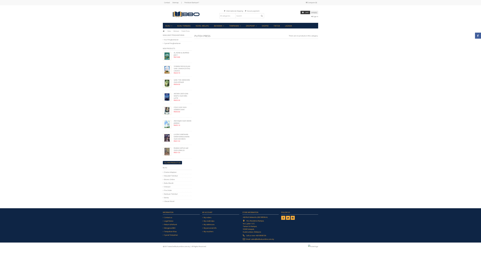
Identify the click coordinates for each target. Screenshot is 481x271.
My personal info (210, 228)
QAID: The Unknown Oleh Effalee (182, 81)
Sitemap (175, 2)
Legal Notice (168, 221)
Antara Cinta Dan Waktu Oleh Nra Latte (181, 95)
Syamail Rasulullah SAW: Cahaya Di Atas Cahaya (182, 68)
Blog (165, 167)
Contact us (168, 217)
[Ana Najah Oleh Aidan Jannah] (167, 124)
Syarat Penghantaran (172, 43)
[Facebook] (283, 218)
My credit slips (209, 221)
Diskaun (167, 187)
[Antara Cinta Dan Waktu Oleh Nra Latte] (167, 97)
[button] (169, 25)
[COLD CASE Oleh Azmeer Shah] (167, 111)
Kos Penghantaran (171, 40)
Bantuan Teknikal (170, 194)
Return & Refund (170, 224)
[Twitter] (288, 218)
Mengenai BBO (169, 228)
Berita (166, 198)
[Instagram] (293, 218)
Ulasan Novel (169, 201)
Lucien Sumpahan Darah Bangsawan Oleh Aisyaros (181, 136)
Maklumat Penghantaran (173, 35)
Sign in (315, 16)
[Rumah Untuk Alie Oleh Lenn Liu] (167, 151)
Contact (167, 2)
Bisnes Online (169, 179)
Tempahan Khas (170, 231)
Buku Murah (168, 183)
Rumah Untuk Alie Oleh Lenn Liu (181, 149)
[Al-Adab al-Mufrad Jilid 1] (167, 56)
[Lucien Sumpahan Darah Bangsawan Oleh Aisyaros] (167, 138)
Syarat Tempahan (171, 235)
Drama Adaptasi (170, 172)
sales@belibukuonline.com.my (262, 239)
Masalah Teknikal (171, 176)
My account (207, 212)
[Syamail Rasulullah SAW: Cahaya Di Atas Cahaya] (167, 69)
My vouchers (208, 231)
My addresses (209, 224)
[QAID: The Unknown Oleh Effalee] (167, 83)
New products (169, 48)
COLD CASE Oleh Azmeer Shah (180, 108)
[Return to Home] (163, 31)
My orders (207, 217)
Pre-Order (168, 190)
